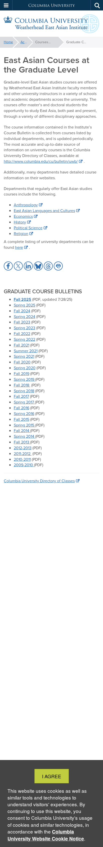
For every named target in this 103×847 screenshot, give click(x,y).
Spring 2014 (24, 436)
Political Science (28, 228)
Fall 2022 (22, 333)
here (19, 247)
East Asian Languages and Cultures (44, 211)
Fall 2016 (21, 408)
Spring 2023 (24, 328)
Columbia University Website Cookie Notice (46, 835)
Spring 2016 (24, 413)
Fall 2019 (21, 373)
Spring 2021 (24, 356)
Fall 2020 (22, 362)
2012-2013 (23, 448)
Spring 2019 (24, 379)
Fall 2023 (22, 322)
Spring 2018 (24, 391)
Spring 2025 (24, 305)
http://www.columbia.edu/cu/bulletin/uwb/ (41, 161)
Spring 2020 (25, 368)
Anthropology (26, 205)
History (20, 222)
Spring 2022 (24, 339)
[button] (6, 5)
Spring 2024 (24, 317)
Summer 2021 (26, 351)
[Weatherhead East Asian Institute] (51, 23)
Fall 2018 (22, 385)
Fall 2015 (21, 419)
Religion (21, 233)
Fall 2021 (21, 345)
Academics (26, 42)
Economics (23, 216)
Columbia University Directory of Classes (39, 481)
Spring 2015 (24, 425)
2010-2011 (22, 459)
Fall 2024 (22, 311)
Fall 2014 (22, 431)
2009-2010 (24, 465)
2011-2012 (23, 453)
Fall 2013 (22, 442)
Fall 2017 (21, 396)
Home (8, 42)
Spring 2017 (24, 402)
